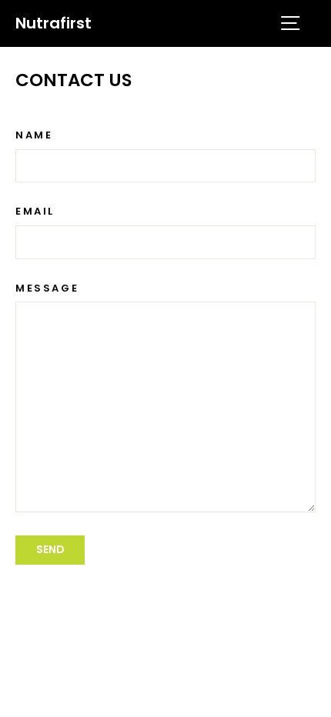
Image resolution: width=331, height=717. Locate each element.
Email (35, 211)
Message (47, 288)
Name (33, 135)
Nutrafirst (53, 23)
